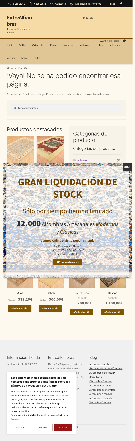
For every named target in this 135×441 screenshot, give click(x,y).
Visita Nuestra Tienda (79, 240)
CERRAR (127, 167)
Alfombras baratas (68, 262)
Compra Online (50, 240)
